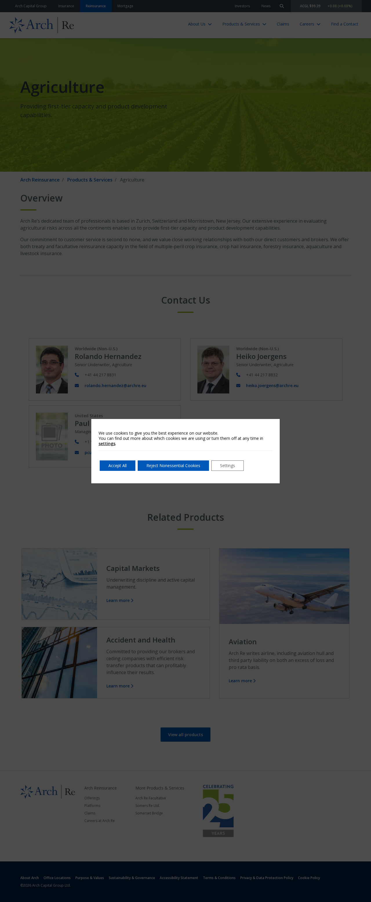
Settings (227, 465)
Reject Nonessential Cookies (173, 465)
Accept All (117, 465)
